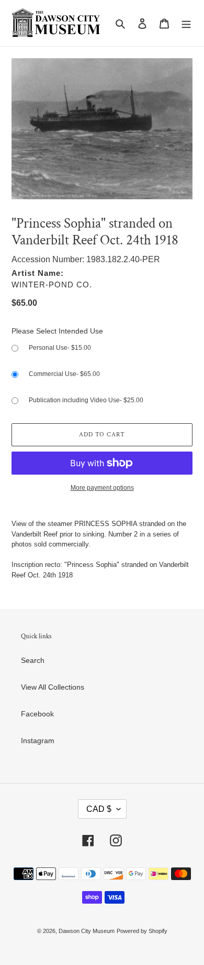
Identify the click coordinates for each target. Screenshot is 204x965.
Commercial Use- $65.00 (64, 374)
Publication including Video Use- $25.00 (86, 400)
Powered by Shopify (142, 931)
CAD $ (98, 809)
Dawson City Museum (87, 931)
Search (32, 660)
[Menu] (186, 23)
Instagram (37, 740)
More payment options (102, 487)
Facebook (37, 714)
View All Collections (52, 687)
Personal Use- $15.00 (60, 347)
